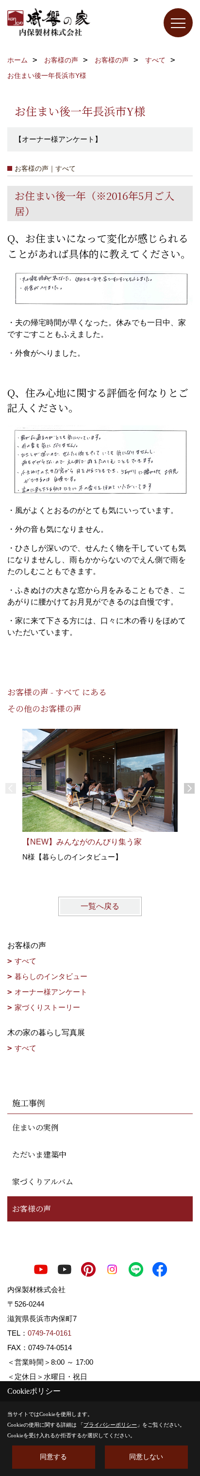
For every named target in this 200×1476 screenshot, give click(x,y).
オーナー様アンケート (51, 992)
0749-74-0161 (49, 1333)
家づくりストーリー (47, 1007)
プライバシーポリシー (110, 1425)
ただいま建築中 (39, 1154)
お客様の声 (31, 1208)
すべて (25, 961)
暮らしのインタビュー (51, 976)
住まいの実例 (35, 1127)
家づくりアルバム (42, 1181)
